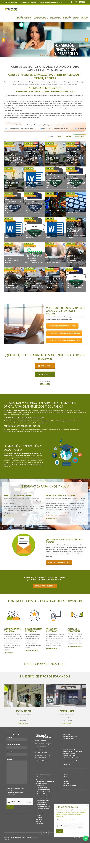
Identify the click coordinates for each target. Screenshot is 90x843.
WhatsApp (45, 374)
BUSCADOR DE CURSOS (44, 586)
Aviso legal (67, 734)
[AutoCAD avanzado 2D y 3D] (55, 204)
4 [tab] (45, 55)
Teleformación (79, 136)
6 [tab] (49, 55)
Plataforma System (69, 749)
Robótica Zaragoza (69, 753)
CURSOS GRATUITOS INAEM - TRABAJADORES (64, 340)
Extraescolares (55, 18)
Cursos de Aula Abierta (43, 806)
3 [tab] (44, 55)
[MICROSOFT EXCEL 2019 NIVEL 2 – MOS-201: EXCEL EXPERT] (76, 277)
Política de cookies (69, 738)
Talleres (39, 817)
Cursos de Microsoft (43, 800)
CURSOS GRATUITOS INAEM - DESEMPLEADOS (64, 333)
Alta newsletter (68, 762)
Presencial (68, 136)
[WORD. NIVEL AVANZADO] (55, 229)
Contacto (45, 366)
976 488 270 (80, 2)
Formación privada (41, 18)
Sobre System (8, 653)
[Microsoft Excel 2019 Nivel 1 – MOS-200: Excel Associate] (34, 227)
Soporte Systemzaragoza (71, 760)
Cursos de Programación (44, 789)
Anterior (3, 40)
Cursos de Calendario (43, 808)
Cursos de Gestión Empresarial (46, 796)
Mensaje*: (10, 759)
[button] (85, 838)
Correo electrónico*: (13, 744)
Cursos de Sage (41, 802)
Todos (59, 136)
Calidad (33, 2)
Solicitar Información (58, 562)
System (7, 2)
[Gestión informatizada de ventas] (14, 248)
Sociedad (41, 2)
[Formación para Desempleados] (45, 39)
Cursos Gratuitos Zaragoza (72, 757)
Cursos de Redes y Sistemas (45, 792)
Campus (39, 815)
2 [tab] (42, 55)
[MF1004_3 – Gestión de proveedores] (55, 252)
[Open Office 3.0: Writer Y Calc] (76, 202)
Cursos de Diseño (42, 787)
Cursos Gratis (68, 764)
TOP (45, 833)
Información (66, 18)
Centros (14, 2)
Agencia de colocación (53, 2)
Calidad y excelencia (31, 650)
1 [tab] (40, 55)
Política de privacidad (70, 736)
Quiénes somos (24, 2)
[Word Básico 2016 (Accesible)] (14, 229)
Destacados (85, 18)
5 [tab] (47, 55)
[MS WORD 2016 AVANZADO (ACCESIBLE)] (34, 179)
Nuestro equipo (51, 648)
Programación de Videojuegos (73, 751)
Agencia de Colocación (75, 646)
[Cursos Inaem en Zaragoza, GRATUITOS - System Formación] (11, 9)
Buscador (76, 18)
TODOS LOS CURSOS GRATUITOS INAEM (62, 326)
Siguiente (86, 40)
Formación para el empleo (24, 18)
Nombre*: (10, 737)
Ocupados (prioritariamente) (45, 781)
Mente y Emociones (69, 755)
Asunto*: (9, 752)
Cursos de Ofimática (43, 794)
